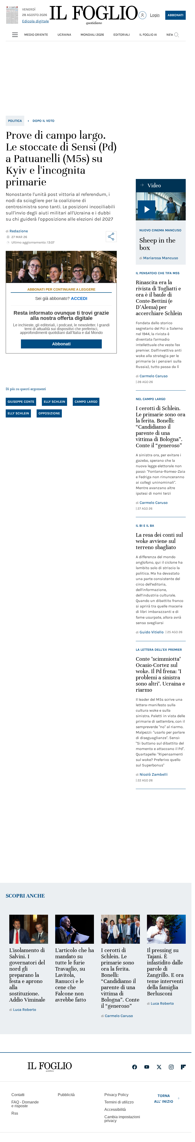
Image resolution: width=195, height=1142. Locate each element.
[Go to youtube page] (146, 1067)
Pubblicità (66, 1095)
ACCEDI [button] (79, 298)
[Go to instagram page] (171, 1067)
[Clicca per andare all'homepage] (50, 1067)
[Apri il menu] (15, 34)
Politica (15, 121)
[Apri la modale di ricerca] (176, 34)
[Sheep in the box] (161, 206)
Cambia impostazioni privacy (122, 1119)
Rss (14, 1113)
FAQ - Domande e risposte (25, 1104)
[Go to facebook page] (134, 1067)
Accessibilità (115, 1109)
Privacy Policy (116, 1095)
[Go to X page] (159, 1067)
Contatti (17, 1095)
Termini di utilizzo (119, 1102)
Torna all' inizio (163, 1098)
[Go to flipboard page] (183, 1067)
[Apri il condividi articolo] (111, 236)
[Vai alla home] (94, 15)
